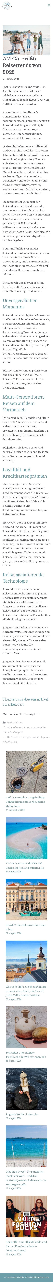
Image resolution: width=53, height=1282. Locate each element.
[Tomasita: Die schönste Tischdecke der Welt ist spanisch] (26, 1045)
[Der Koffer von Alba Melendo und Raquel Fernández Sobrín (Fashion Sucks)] (26, 1235)
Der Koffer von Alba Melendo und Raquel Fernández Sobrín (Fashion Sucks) (26, 1246)
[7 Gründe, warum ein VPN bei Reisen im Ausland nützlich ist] (26, 856)
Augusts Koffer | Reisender (22, 1114)
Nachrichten (15, 722)
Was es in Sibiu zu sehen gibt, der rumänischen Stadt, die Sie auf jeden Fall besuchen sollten (26, 991)
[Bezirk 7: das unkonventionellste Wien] (26, 918)
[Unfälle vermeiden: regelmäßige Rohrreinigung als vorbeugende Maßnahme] (26, 790)
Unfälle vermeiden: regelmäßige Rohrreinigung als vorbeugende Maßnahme (25, 802)
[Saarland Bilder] (6, 5)
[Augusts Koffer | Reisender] (26, 1107)
